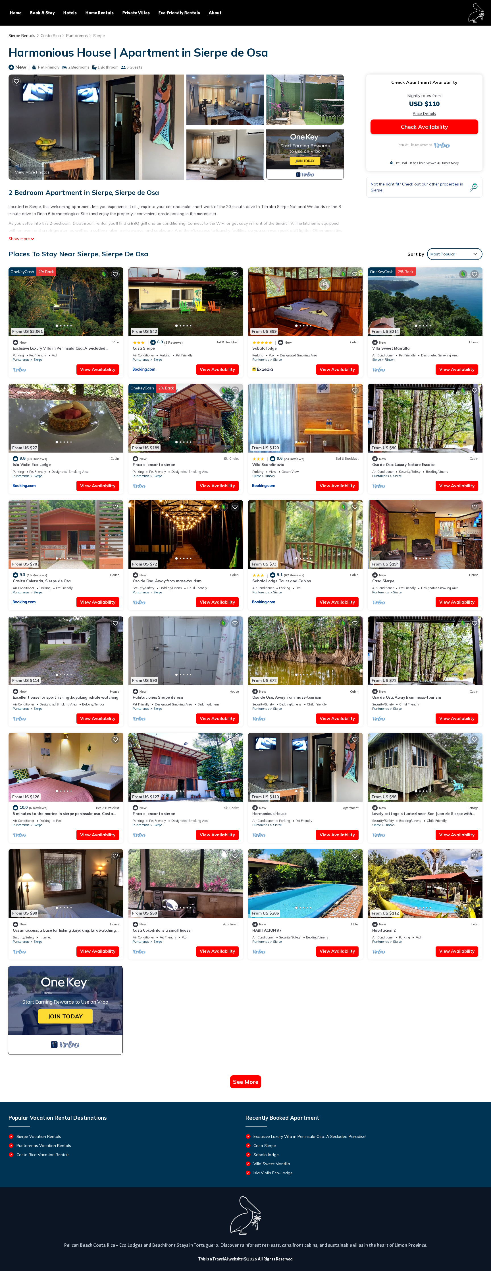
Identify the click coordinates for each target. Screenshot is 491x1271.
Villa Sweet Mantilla (391, 348)
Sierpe (99, 35)
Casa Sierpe (144, 348)
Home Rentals (100, 13)
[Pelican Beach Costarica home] (476, 12)
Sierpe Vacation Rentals (38, 1136)
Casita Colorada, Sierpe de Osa (42, 581)
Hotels (70, 13)
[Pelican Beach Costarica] (245, 1215)
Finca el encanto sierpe (154, 464)
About (215, 13)
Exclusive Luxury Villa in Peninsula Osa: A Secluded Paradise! (309, 1136)
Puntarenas (77, 35)
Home (16, 13)
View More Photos (32, 172)
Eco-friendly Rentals (179, 13)
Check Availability (424, 126)
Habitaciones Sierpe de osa (158, 697)
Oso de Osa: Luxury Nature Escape (403, 464)
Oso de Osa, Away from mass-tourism (167, 581)
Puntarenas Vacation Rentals (43, 1145)
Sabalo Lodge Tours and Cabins (281, 581)
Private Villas (136, 13)
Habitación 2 (384, 930)
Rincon (390, 360)
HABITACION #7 (267, 930)
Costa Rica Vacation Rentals (43, 1154)
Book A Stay (42, 13)
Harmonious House (269, 813)
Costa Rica (51, 35)
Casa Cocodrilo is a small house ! (162, 930)
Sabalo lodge (264, 348)
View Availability (97, 369)
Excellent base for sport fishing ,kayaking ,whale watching (65, 697)
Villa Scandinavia (268, 464)
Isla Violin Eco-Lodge (32, 464)
